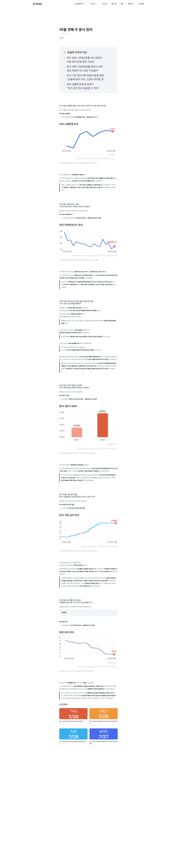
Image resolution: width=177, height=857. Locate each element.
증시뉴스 (62, 37)
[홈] (37, 4)
